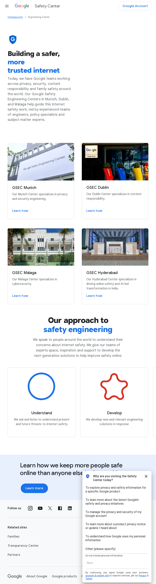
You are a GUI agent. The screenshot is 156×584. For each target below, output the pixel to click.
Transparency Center (23, 546)
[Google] (15, 576)
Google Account (135, 6)
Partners (14, 555)
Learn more (34, 488)
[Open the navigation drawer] (6, 6)
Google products (64, 576)
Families (13, 537)
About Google (36, 576)
